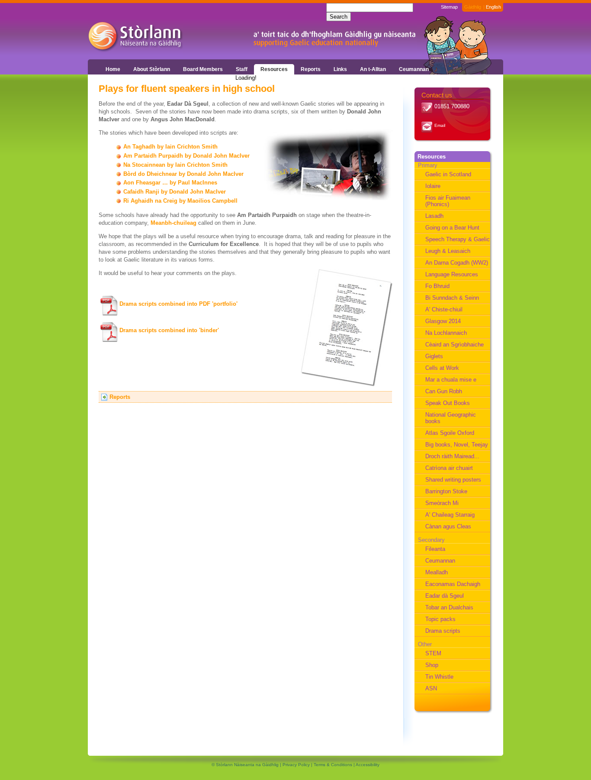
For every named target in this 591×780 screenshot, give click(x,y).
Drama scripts (442, 631)
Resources (274, 69)
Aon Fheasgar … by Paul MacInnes (170, 182)
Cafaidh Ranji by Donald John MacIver (174, 191)
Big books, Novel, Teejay (456, 444)
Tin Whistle (439, 676)
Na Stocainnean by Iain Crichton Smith (175, 165)
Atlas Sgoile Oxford (449, 433)
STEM (433, 653)
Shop (431, 665)
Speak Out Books (447, 403)
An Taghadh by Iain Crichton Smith (170, 146)
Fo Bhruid (437, 286)
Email (439, 125)
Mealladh (436, 572)
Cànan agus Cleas (448, 526)
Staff (241, 69)
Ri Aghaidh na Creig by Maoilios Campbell (180, 200)
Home (113, 69)
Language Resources (451, 274)
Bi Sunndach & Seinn (452, 298)
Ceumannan (414, 69)
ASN (431, 688)
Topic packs (440, 619)
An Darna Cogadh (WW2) (456, 262)
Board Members (203, 69)
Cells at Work (442, 368)
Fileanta (435, 549)
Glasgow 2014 (443, 321)
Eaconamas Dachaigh (452, 584)
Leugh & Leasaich (447, 251)
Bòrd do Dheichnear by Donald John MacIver (183, 174)
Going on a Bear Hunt (452, 227)
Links (340, 69)
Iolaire (432, 186)
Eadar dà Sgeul (444, 595)
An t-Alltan (373, 69)
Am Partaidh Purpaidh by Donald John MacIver (186, 155)
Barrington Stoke (446, 491)
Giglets (434, 356)
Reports (311, 69)
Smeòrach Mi (442, 503)
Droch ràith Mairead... (452, 456)
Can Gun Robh (443, 391)
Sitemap (449, 7)
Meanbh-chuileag (173, 223)
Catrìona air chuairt (449, 468)
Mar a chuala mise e (450, 379)
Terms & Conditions (333, 764)
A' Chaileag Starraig (450, 514)
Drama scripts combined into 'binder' (169, 330)
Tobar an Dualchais (449, 607)
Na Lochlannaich (446, 333)
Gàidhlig (472, 7)
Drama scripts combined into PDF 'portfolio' (178, 304)
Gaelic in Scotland (448, 174)
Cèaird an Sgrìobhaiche (454, 344)
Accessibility (367, 764)
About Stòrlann (151, 69)
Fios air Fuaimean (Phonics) (447, 200)
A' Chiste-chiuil (444, 309)
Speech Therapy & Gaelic (457, 239)
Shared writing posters (453, 479)
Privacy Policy (296, 764)
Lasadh (434, 216)
